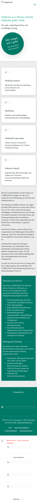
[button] (35, 4)
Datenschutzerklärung (21, 427)
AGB (10, 427)
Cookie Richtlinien (11, 431)
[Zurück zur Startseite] (12, 4)
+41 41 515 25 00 (10, 422)
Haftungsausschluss (26, 431)
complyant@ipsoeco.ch (24, 422)
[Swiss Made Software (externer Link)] (18, 448)
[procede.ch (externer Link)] (18, 489)
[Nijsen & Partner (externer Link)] (18, 465)
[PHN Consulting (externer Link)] (18, 477)
